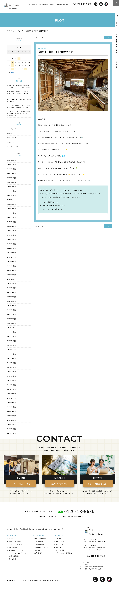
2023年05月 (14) (11, 283)
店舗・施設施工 (14, 556)
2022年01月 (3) (11, 341)
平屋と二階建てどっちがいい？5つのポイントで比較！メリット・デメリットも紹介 (18, 86)
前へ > (43, 37)
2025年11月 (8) (11, 200)
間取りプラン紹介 (15, 541)
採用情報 (59, 538)
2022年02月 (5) (11, 336)
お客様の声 (59, 4)
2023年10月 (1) (11, 261)
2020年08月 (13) (11, 411)
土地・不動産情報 (43, 4)
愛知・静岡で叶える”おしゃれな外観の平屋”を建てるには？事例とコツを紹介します (18, 93)
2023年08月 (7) (11, 270)
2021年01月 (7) (11, 389)
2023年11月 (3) (11, 257)
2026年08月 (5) (11, 160)
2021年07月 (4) (11, 367)
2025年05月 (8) (11, 226)
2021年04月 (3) (11, 376)
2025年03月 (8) (11, 235)
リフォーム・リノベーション (18, 553)
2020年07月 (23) (11, 415)
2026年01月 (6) (11, 191)
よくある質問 (60, 550)
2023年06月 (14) (11, 279)
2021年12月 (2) (11, 345)
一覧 (108, 37)
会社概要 (65, 4)
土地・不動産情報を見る (98, 484)
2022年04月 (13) (11, 327)
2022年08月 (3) (11, 310)
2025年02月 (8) (11, 239)
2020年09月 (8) (11, 407)
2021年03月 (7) (11, 380)
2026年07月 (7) (11, 164)
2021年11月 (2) (11, 349)
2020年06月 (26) (11, 420)
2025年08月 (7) (11, 213)
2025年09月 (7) (11, 208)
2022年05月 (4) (11, 323)
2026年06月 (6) (11, 169)
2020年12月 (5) (11, 393)
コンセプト (26, 4)
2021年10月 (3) (11, 354)
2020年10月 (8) (11, 402)
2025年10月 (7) (11, 204)
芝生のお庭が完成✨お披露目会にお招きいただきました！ (19, 100)
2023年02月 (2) (11, 296)
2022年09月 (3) (11, 305)
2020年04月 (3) (11, 429)
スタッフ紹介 (60, 541)
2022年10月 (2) (11, 301)
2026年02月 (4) (11, 186)
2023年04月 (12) (11, 288)
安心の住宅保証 (14, 547)
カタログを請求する (59, 484)
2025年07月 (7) (11, 217)
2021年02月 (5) (11, 385)
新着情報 (37, 550)
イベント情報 (34, 4)
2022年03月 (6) (11, 332)
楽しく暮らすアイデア (16, 550)
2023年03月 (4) (11, 292)
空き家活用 (12, 559)
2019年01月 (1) (11, 433)
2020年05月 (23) (11, 424)
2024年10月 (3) (11, 252)
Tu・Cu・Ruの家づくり (17, 544)
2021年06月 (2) (11, 371)
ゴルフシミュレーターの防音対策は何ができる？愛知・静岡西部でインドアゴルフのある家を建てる (18, 113)
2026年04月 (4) (11, 178)
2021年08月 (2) (11, 363)
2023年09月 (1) (11, 266)
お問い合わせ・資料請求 (64, 553)
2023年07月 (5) (11, 274)
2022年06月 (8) (11, 319)
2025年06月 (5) (11, 222)
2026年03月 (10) (11, 182)
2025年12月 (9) (11, 195)
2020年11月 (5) (11, 398)
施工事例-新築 (39, 544)
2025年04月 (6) (11, 230)
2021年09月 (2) (11, 358)
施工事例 (52, 4)
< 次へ (37, 37)
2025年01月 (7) (11, 244)
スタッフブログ (61, 544)
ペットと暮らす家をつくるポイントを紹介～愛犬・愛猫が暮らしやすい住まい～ (18, 106)
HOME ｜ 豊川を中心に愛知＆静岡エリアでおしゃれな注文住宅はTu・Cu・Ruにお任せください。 (39, 529)
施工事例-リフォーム (41, 547)
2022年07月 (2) (11, 314)
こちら (56, 202)
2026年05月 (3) (11, 173)
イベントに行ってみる (21, 484)
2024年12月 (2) (11, 248)
